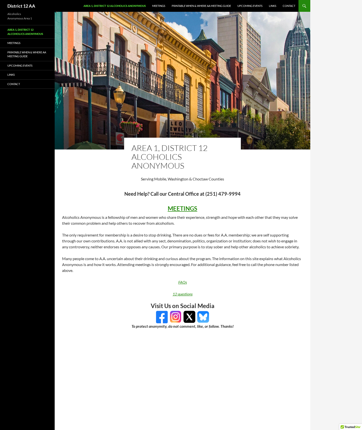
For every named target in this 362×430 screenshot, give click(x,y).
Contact (289, 5)
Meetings (158, 5)
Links (272, 5)
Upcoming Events (250, 5)
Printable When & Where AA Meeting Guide (201, 5)
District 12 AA (21, 6)
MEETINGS (182, 208)
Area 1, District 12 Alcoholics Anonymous (114, 5)
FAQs (182, 282)
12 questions (183, 294)
